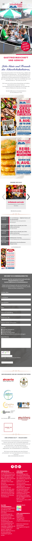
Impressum (26, 524)
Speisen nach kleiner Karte (8, 332)
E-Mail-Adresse (4, 297)
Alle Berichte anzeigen (16, 211)
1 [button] (8, 54)
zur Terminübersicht (16, 247)
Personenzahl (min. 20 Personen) (8, 323)
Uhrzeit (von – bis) (5, 317)
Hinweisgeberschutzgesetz (23, 527)
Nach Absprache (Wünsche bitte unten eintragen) (14, 334)
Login (18, 528)
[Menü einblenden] (3, 4)
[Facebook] (12, 466)
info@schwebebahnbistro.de (23, 521)
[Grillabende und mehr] (16, 192)
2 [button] (24, 54)
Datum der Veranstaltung (7, 312)
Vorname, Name (4, 292)
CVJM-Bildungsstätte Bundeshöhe (22, 471)
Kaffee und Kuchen (6, 331)
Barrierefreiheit (20, 525)
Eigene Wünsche (5, 337)
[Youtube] (16, 466)
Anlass (2, 307)
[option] (16, 27)
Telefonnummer (5, 302)
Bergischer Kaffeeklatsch (8, 329)
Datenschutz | (20, 524)
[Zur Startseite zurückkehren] (15, 3)
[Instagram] (19, 466)
